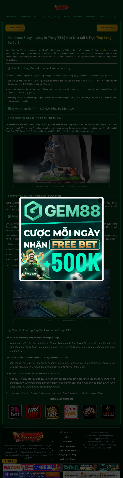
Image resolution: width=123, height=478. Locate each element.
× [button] (100, 200)
